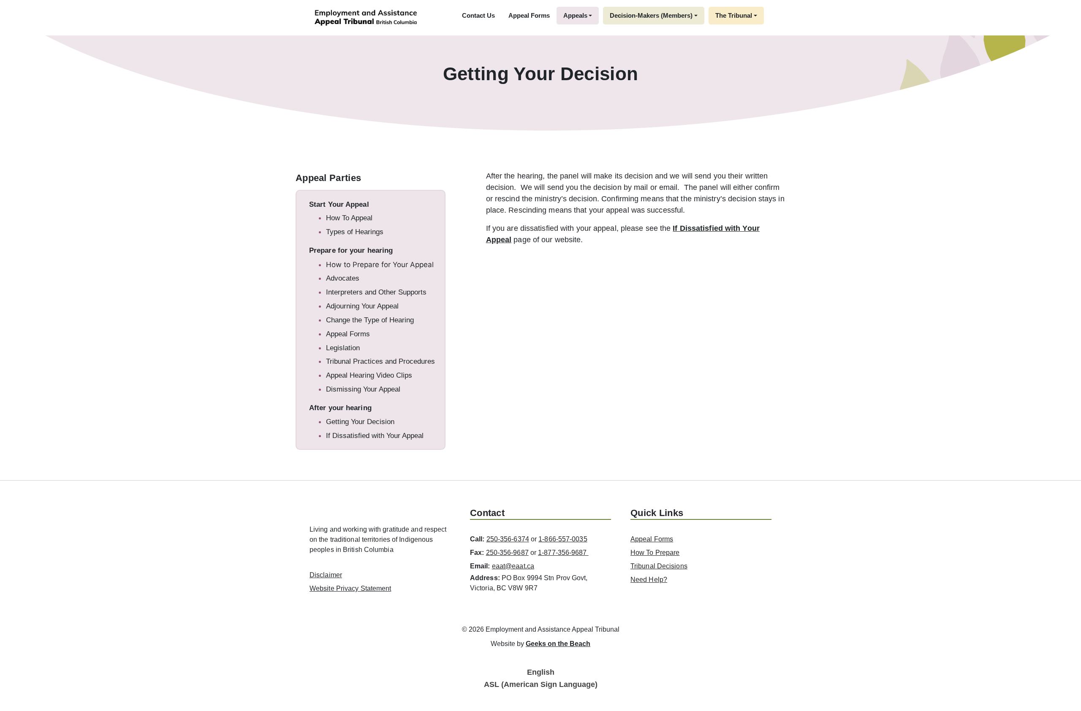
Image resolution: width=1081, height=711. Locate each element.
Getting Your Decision (360, 422)
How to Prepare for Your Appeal (380, 264)
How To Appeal (349, 218)
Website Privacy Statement (350, 588)
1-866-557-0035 (562, 539)
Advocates (342, 278)
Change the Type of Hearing (370, 320)
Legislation (343, 348)
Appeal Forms (529, 15)
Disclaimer (326, 575)
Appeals (575, 15)
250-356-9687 (507, 552)
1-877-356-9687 (563, 552)
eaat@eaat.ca (513, 566)
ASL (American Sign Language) (541, 684)
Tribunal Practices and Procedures (380, 361)
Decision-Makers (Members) (651, 15)
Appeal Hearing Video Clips (369, 375)
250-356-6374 (507, 539)
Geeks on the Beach (558, 643)
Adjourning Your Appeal (362, 306)
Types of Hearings (354, 232)
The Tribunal (733, 15)
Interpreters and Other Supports (376, 292)
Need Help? (648, 579)
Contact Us (478, 15)
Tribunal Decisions (658, 566)
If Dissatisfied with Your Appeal (375, 436)
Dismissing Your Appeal (363, 389)
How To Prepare (654, 552)
